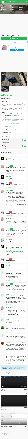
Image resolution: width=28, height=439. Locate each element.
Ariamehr (8, 327)
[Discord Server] (15, 47)
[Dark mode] (24, 1)
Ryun (7, 335)
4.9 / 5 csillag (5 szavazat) (5, 98)
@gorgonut (8, 260)
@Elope (7, 192)
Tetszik (11, 95)
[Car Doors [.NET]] (14, 79)
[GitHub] (13, 47)
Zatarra (7, 272)
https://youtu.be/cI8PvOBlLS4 (12, 353)
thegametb (8, 342)
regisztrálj (4, 368)
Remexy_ (10, 46)
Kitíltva (10, 182)
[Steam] (12, 47)
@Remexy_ (8, 159)
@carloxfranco (9, 167)
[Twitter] (8, 47)
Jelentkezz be (18, 367)
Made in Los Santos (5, 434)
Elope (7, 183)
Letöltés (15, 38)
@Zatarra (8, 285)
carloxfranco (9, 158)
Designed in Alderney (5, 433)
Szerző (12, 166)
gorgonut (8, 245)
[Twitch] (10, 47)
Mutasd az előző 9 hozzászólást (14, 155)
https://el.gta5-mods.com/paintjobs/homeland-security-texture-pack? (15, 251)
